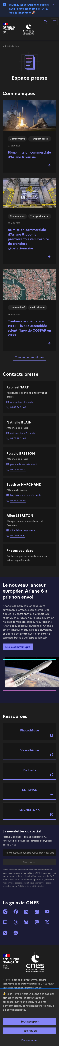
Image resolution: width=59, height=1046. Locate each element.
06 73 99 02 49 (18, 438)
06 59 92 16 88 (18, 500)
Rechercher (45, 22)
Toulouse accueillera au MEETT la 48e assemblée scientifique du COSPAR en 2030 (29, 328)
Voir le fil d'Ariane (11, 46)
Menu (54, 22)
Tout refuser (29, 1031)
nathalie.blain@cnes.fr (22, 433)
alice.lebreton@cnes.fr (22, 530)
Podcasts (29, 770)
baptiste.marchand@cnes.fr (25, 495)
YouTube (47, 912)
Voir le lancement (20, 13)
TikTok (37, 912)
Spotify (16, 933)
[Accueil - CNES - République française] (35, 962)
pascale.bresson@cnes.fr (23, 464)
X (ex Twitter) (47, 922)
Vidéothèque (29, 750)
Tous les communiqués (29, 357)
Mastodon (37, 922)
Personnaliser (29, 1040)
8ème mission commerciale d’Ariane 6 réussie (29, 155)
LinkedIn (26, 912)
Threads (16, 922)
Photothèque (29, 730)
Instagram (5, 912)
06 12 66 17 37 (17, 535)
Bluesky (26, 922)
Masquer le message (53, 4)
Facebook (16, 912)
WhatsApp (5, 933)
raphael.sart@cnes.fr (21, 402)
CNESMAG (29, 790)
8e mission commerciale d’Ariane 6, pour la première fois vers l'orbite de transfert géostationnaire (28, 239)
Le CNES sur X (29, 809)
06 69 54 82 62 (18, 407)
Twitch (5, 922)
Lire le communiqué (17, 647)
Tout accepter (30, 1022)
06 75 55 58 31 (18, 469)
